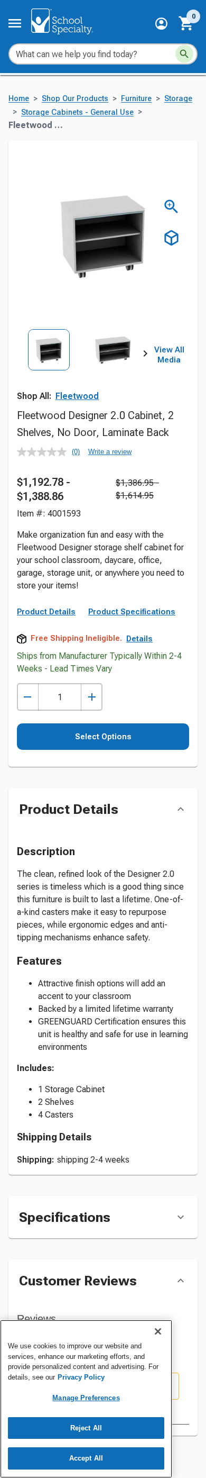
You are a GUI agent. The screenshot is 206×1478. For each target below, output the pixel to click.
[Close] (158, 1331)
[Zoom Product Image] (171, 206)
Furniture (136, 98)
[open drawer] (14, 23)
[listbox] (81, 369)
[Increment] (91, 697)
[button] (161, 23)
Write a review (110, 452)
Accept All (86, 1458)
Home (18, 98)
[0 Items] (186, 23)
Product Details (46, 611)
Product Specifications (131, 611)
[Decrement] (28, 697)
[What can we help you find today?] (184, 54)
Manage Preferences (85, 1398)
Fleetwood (77, 396)
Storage (178, 98)
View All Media (169, 355)
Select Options (103, 736)
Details (139, 638)
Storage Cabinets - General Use (77, 112)
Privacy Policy (81, 1377)
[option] (49, 369)
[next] (145, 355)
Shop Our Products (75, 98)
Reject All (86, 1428)
